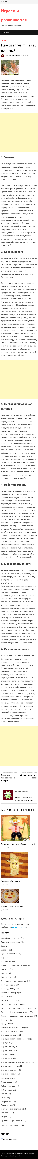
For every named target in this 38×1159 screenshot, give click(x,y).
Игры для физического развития (15, 1039)
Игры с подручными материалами (16, 1062)
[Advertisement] (19, 132)
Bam (20, 1156)
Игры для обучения (9, 1035)
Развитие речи (7, 1078)
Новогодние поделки (10, 988)
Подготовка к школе (10, 1000)
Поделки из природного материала (16, 1008)
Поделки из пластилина (11, 1004)
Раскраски (5, 1112)
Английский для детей (11, 938)
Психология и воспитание (12, 1027)
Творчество (6, 1101)
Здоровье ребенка (9, 953)
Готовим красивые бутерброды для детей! (18, 844)
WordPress (13, 1156)
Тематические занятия (11, 1125)
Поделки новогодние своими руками (17, 1016)
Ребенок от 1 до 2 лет (10, 1090)
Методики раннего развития (13, 981)
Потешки (5, 1020)
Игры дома (6, 1042)
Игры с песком (7, 1058)
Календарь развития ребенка (14, 965)
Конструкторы (7, 977)
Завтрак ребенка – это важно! (13, 906)
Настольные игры (9, 985)
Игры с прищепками (10, 1066)
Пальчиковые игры (9, 992)
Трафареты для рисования (13, 1120)
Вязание (4, 946)
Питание (4, 41)
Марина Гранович (14, 55)
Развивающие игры (9, 1031)
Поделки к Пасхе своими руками (15, 1012)
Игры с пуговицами (9, 1070)
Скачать (4, 1093)
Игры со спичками (9, 1074)
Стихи (3, 1097)
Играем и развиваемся (26, 1154)
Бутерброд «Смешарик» (10, 881)
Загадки (4, 950)
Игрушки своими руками (12, 1109)
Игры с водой (7, 1054)
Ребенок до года (8, 1086)
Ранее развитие (8, 1082)
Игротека (5, 957)
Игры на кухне (7, 1046)
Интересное (6, 961)
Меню (6, 33)
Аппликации (6, 1105)
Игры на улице (7, 1050)
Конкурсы (5, 973)
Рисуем (4, 1116)
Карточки (5, 969)
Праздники (6, 1023)
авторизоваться (19, 927)
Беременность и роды (11, 942)
